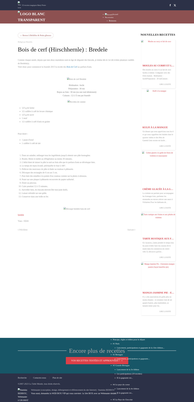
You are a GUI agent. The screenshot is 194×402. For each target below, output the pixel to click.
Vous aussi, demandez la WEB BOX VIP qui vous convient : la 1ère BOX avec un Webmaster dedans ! (74, 393)
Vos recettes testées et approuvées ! (95, 360)
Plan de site (57, 378)
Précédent (23, 230)
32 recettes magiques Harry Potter (34, 5)
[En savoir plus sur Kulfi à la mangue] (158, 107)
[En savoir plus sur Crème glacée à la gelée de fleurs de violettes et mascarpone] (158, 168)
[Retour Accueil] (34, 16)
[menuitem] (111, 14)
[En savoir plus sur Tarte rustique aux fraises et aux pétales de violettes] (158, 224)
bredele (21, 215)
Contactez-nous (39, 378)
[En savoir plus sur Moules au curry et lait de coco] (158, 51)
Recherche (22, 378)
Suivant (130, 230)
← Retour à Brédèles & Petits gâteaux (35, 35)
